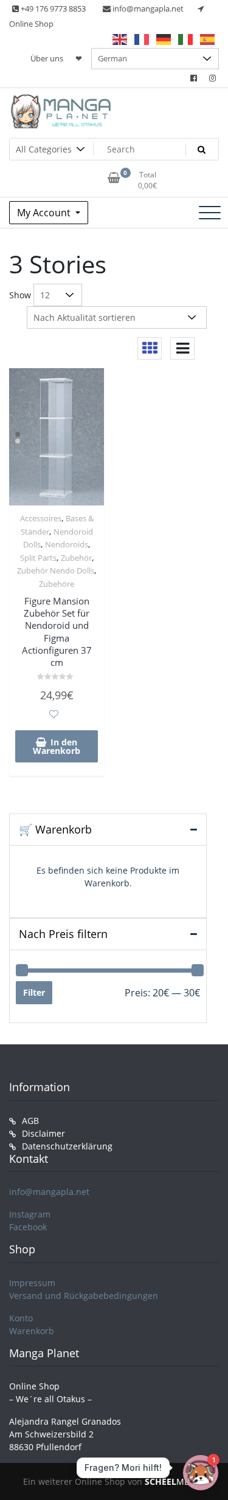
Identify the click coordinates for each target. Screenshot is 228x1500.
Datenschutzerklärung (67, 1146)
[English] (120, 39)
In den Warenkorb (56, 746)
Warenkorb (31, 1331)
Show (20, 295)
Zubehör (76, 557)
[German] (164, 39)
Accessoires (40, 518)
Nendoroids (66, 544)
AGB (30, 1120)
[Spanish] (208, 39)
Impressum (32, 1283)
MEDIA (174, 1481)
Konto (21, 1318)
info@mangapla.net (49, 1191)
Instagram (29, 1214)
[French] (142, 39)
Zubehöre (56, 583)
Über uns (46, 58)
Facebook (28, 1227)
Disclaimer (43, 1133)
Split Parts (38, 557)
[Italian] (186, 39)
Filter (34, 992)
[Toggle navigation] (210, 213)
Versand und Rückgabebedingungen (83, 1295)
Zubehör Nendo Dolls (55, 570)
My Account (45, 212)
